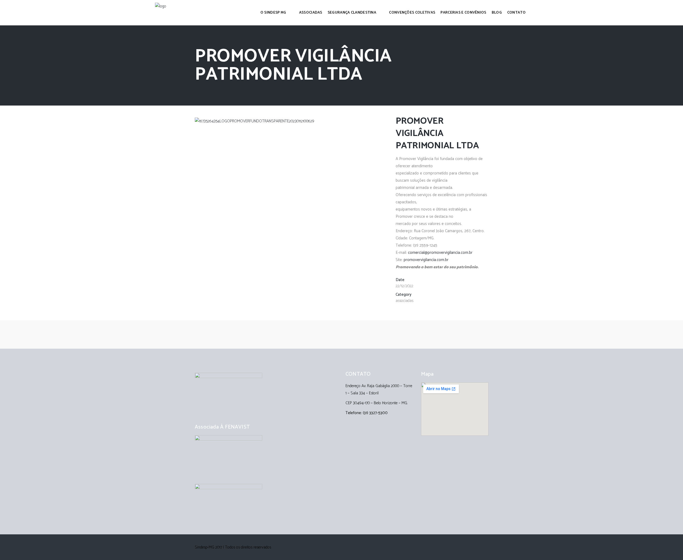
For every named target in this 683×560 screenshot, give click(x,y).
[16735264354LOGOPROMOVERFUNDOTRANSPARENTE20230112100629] (254, 121)
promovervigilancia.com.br (426, 259)
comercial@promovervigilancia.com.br (440, 252)
